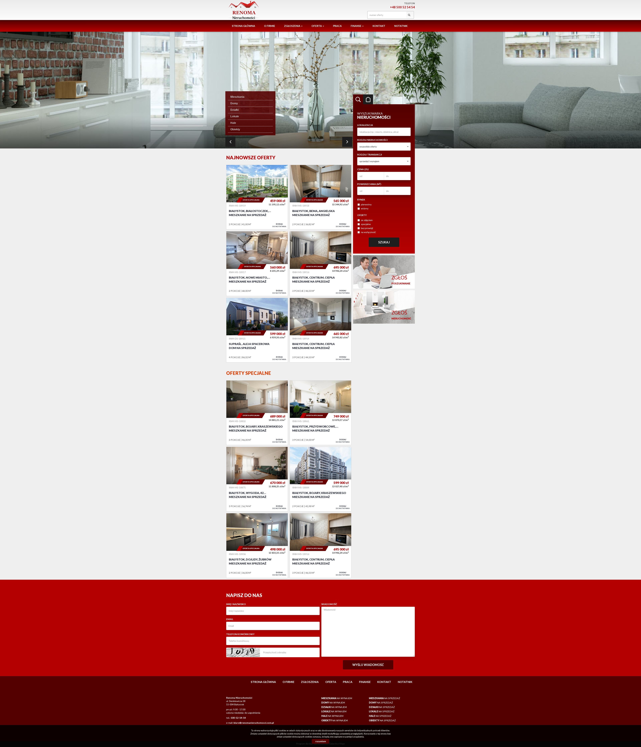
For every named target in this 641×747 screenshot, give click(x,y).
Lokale (234, 116)
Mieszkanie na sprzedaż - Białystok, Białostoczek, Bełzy (257, 197)
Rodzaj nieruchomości (372, 139)
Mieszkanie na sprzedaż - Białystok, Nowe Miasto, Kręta (257, 263)
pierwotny (366, 204)
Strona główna (243, 25)
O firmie (269, 25)
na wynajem (336, 698)
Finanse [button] (356, 25)
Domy (234, 103)
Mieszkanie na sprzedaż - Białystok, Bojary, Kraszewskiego (257, 413)
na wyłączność (368, 232)
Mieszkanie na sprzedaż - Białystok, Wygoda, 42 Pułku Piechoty (257, 479)
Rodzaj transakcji (369, 154)
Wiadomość (329, 604)
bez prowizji (367, 228)
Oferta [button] (316, 25)
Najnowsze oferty (250, 157)
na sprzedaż (384, 698)
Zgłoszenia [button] (292, 25)
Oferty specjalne (248, 373)
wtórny (364, 208)
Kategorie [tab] (368, 99)
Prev (230, 142)
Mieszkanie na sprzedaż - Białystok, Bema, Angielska (320, 197)
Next (347, 142)
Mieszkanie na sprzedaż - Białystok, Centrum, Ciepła (320, 263)
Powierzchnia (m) (369, 183)
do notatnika (279, 225)
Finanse (365, 682)
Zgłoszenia (310, 682)
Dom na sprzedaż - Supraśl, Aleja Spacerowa (257, 330)
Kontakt (379, 25)
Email (229, 619)
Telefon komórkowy (240, 634)
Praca (337, 25)
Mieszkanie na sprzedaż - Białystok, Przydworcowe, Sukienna (320, 413)
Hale (233, 122)
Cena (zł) (363, 169)
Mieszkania (237, 96)
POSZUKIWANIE (400, 279)
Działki (234, 109)
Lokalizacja (365, 125)
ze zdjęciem (367, 220)
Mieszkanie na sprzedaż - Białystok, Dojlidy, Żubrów (257, 545)
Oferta (330, 682)
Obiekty (235, 129)
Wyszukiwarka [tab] (358, 99)
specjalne (366, 224)
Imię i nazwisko (236, 604)
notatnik (400, 25)
